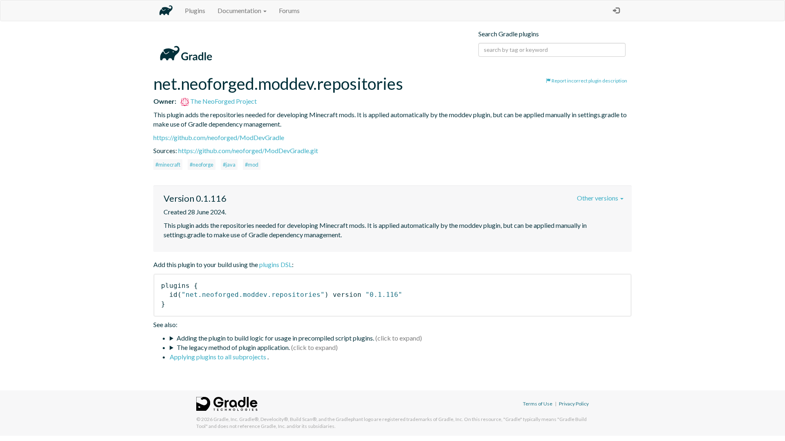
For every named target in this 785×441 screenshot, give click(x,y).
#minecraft (167, 164)
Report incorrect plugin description (589, 81)
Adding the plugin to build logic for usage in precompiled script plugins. (275, 338)
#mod (251, 164)
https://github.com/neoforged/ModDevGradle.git (248, 150)
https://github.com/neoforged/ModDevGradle (218, 137)
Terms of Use (537, 404)
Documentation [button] (240, 10)
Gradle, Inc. (225, 419)
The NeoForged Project (223, 101)
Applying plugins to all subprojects (218, 357)
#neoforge (201, 164)
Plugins (195, 10)
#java (229, 164)
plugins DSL (275, 264)
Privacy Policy (574, 404)
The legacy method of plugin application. (233, 347)
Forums (289, 10)
